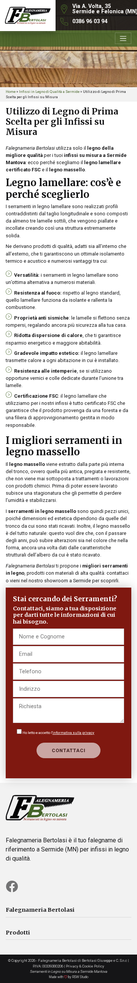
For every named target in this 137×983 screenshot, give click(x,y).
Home (11, 91)
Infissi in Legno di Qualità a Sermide (49, 91)
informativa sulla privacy (73, 733)
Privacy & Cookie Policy (85, 966)
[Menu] (123, 38)
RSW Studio (80, 977)
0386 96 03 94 (89, 21)
